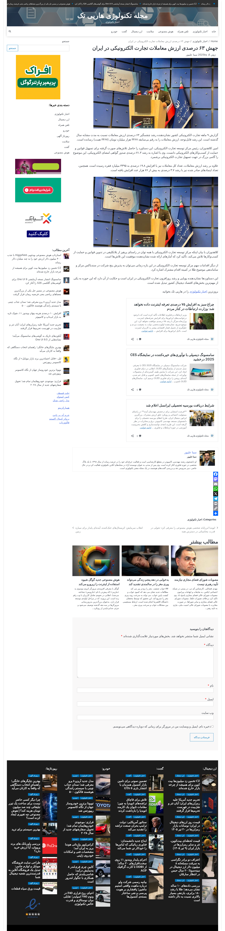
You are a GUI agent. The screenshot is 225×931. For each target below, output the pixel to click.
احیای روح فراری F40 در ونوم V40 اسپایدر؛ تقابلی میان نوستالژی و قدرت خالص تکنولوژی (79, 898)
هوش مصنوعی (165, 31)
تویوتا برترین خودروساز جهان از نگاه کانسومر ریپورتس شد (80, 806)
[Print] (145, 503)
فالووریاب (64, 422)
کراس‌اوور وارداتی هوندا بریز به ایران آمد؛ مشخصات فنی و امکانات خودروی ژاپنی (79, 850)
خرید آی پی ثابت (61, 415)
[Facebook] (145, 474)
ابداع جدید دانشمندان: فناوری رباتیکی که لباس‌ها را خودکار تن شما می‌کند (131, 844)
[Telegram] (145, 498)
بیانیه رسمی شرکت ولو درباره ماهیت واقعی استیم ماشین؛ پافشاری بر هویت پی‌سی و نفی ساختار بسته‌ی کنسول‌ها (131, 889)
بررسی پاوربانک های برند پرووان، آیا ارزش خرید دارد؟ (25, 847)
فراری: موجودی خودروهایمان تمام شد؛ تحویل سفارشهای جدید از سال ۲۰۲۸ (78, 827)
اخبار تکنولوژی (200, 31)
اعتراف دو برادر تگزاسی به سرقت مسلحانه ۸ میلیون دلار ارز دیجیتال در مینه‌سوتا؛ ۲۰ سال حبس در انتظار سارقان (185, 867)
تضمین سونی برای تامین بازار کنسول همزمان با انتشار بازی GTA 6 (132, 784)
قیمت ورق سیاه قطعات (25, 888)
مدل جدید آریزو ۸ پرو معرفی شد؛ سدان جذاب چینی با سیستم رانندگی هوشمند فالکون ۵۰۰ (79, 786)
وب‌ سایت (208, 713)
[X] (145, 493)
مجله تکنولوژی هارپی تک (112, 15)
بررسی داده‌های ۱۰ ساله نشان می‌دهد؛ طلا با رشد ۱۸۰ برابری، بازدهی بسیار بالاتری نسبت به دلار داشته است (184, 893)
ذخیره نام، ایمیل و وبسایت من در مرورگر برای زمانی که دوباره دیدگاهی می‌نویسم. (162, 726)
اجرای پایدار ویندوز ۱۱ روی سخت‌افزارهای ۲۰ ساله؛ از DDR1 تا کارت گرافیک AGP (131, 865)
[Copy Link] (145, 508)
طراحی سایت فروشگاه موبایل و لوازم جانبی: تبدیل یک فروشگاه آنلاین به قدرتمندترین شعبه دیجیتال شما (24, 870)
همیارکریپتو (63, 407)
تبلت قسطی (63, 393)
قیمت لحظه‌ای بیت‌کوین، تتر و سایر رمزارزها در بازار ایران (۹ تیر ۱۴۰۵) (185, 844)
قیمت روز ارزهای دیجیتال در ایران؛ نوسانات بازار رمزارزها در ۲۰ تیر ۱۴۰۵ (185, 825)
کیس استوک (63, 396)
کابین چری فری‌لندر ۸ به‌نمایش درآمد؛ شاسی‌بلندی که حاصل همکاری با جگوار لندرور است (79, 874)
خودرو (114, 31)
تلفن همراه (183, 31)
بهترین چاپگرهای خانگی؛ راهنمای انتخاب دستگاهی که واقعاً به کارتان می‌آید (25, 784)
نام (211, 685)
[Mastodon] (145, 479)
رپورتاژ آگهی (63, 135)
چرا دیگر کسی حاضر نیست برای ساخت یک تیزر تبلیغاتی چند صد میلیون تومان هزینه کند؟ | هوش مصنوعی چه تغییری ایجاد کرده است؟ (24, 809)
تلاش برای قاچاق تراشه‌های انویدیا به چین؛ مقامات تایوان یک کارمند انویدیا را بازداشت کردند (132, 805)
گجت (124, 31)
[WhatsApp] (145, 488)
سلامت (150, 31)
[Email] (145, 483)
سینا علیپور (191, 54)
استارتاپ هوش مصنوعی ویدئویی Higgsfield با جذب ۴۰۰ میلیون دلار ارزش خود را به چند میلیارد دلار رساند (34, 258)
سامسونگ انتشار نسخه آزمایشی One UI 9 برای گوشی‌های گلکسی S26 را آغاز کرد (83, 4)
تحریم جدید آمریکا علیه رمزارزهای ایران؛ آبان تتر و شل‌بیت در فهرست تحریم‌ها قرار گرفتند (184, 805)
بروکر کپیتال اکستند (59, 418)
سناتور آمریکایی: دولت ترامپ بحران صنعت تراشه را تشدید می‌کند (131, 825)
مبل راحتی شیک (61, 400)
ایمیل (209, 699)
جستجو (65, 41)
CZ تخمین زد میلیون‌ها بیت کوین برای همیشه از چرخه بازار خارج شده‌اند (147, 4)
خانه (214, 31)
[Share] (145, 513)
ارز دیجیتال (136, 31)
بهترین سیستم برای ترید (26, 829)
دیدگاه (209, 645)
